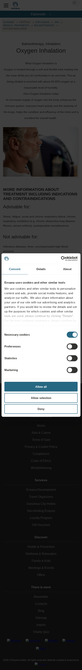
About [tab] (67, 269)
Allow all (41, 386)
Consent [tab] (14, 269)
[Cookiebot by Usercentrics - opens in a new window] (61, 258)
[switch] (72, 346)
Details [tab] (41, 269)
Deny (41, 409)
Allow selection (41, 397)
